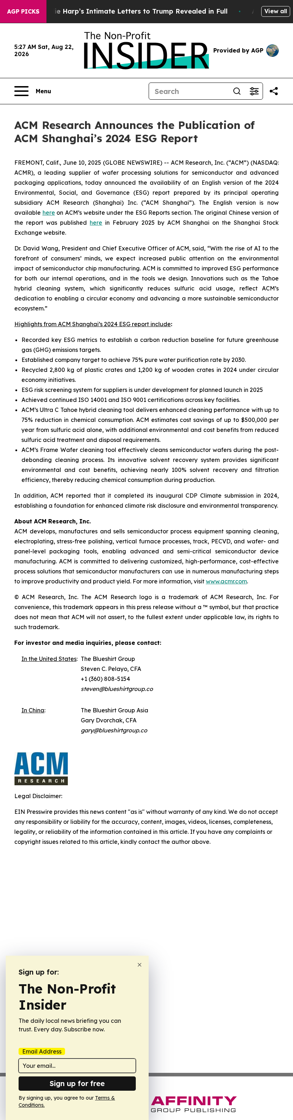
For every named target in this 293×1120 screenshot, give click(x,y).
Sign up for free (77, 1083)
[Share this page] (274, 91)
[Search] (236, 91)
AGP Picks (23, 11)
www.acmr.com (226, 581)
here (49, 212)
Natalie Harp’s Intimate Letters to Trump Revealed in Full (132, 11)
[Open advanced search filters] (254, 91)
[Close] (139, 964)
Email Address (41, 1051)
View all (275, 11)
